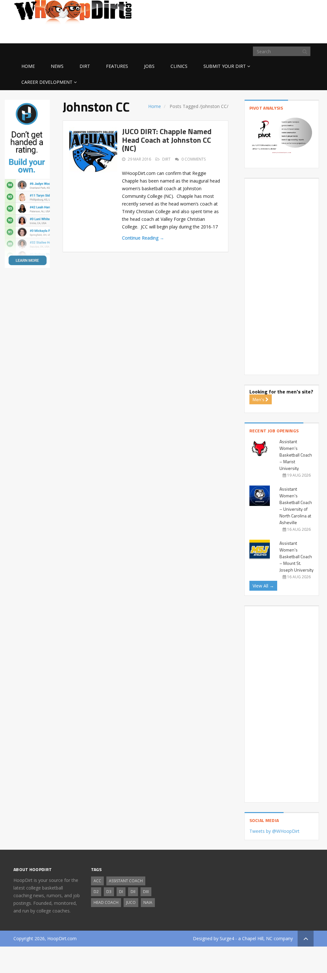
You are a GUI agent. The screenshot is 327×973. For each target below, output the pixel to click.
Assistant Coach (126, 880)
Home (28, 66)
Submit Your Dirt (224, 66)
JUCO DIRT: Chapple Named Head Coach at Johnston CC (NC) (166, 140)
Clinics (179, 66)
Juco (131, 902)
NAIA (147, 902)
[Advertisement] (262, 33)
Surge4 (227, 938)
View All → (263, 586)
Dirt (85, 66)
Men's (259, 399)
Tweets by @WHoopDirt (274, 831)
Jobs (149, 66)
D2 (96, 891)
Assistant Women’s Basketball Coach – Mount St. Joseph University (296, 556)
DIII (146, 891)
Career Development (46, 82)
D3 (108, 891)
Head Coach (106, 902)
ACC (97, 880)
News (57, 66)
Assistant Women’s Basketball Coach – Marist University (295, 455)
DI (121, 891)
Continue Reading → (143, 238)
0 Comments (193, 159)
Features (117, 66)
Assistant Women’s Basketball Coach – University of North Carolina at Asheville (295, 506)
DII (133, 891)
